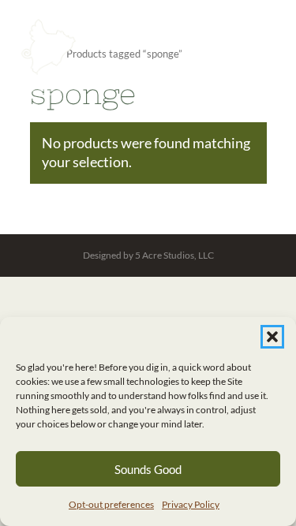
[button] (272, 337)
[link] (48, 57)
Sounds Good (148, 469)
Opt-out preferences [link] (111, 504)
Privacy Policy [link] (190, 504)
